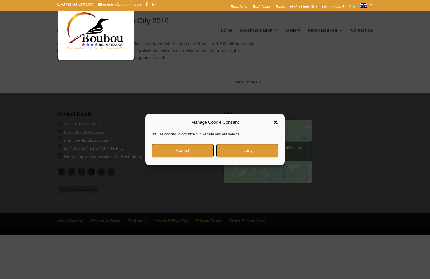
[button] (275, 122)
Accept (182, 150)
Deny (247, 150)
